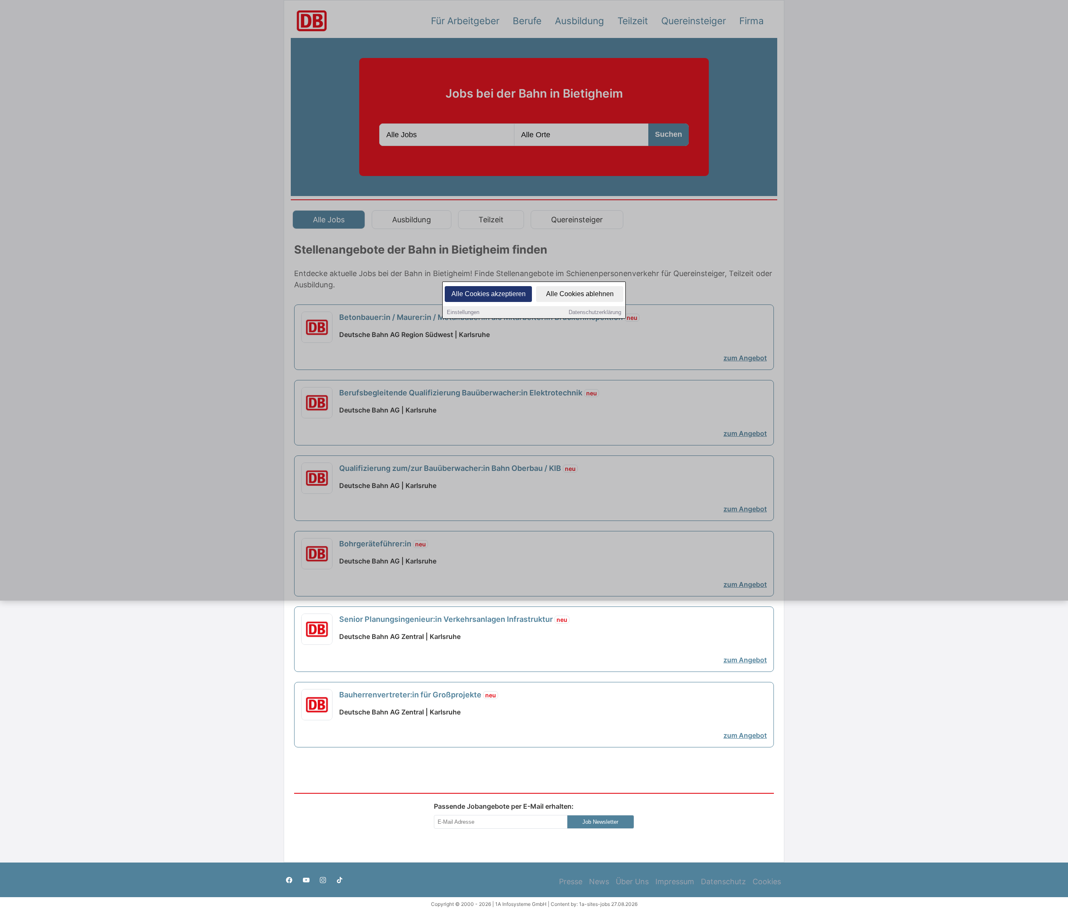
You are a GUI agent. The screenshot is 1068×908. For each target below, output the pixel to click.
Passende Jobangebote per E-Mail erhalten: (504, 806)
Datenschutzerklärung (595, 312)
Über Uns (632, 881)
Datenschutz (723, 881)
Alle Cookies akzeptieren (488, 293)
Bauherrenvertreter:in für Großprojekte (417, 694)
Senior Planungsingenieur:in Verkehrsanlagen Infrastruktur (453, 619)
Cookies (767, 881)
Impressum (674, 881)
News (599, 881)
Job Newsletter (600, 822)
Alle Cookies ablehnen (580, 293)
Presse (570, 881)
